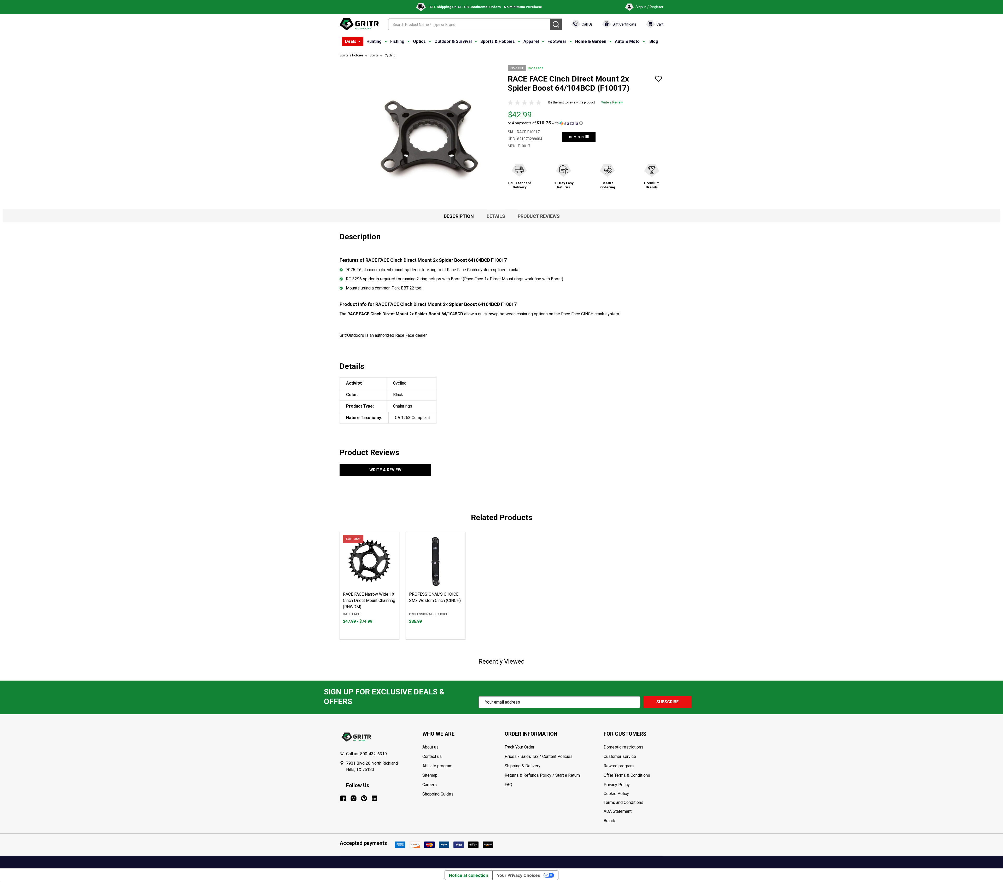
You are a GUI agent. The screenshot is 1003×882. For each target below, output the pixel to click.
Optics (419, 41)
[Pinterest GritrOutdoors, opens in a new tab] (364, 798)
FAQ (508, 784)
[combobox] (469, 24)
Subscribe (667, 701)
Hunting (374, 41)
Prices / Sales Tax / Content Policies (539, 756)
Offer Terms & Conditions (627, 775)
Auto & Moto (627, 41)
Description (459, 216)
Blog (653, 41)
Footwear (557, 41)
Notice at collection (468, 875)
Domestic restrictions (623, 747)
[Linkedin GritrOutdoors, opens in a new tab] (374, 798)
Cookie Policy (633, 794)
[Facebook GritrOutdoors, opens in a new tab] (343, 798)
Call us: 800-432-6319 (366, 753)
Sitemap (430, 775)
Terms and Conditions (633, 802)
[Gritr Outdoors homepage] (359, 24)
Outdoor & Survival (453, 41)
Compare (577, 137)
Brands (610, 820)
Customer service (620, 756)
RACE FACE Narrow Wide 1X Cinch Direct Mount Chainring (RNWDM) (369, 600)
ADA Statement (618, 811)
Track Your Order (519, 747)
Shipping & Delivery (522, 765)
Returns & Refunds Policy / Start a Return (542, 775)
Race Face (535, 68)
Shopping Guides (437, 794)
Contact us (432, 756)
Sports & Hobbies (497, 41)
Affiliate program (437, 765)
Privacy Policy (633, 785)
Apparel (531, 41)
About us (430, 747)
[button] (545, 123)
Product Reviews (539, 216)
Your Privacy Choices (518, 875)
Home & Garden (590, 41)
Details (496, 216)
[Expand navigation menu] (385, 41)
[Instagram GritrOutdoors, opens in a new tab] (353, 798)
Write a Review (612, 102)
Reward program (619, 765)
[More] (359, 41)
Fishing (397, 41)
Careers (429, 784)
